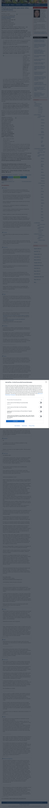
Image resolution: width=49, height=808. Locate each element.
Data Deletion (17, 425)
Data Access (24, 425)
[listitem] (24, 399)
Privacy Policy (32, 425)
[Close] (46, 382)
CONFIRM (15, 421)
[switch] (40, 402)
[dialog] (24, 404)
